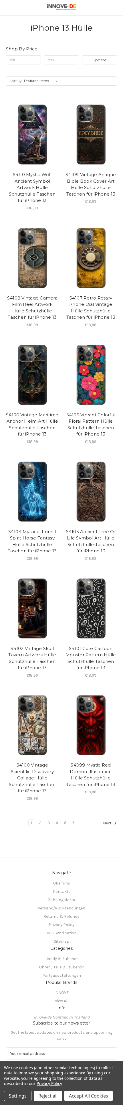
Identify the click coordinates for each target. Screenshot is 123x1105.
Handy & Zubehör (61, 958)
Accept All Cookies (88, 1096)
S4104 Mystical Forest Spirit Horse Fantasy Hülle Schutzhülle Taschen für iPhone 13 (32, 541)
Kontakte (61, 891)
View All (61, 1000)
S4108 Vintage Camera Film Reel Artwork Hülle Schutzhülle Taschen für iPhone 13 (32, 307)
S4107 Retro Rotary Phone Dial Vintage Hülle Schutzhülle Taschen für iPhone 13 (90, 307)
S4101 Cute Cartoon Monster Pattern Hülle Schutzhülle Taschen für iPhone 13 (91, 658)
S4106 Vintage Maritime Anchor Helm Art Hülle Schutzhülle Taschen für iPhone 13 (32, 424)
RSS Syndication (62, 933)
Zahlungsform (61, 899)
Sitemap (61, 941)
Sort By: (15, 81)
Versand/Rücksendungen (61, 908)
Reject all (47, 1096)
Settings (18, 1096)
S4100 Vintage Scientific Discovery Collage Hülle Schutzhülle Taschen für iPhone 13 (32, 777)
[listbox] (42, 81)
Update (99, 60)
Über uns (61, 883)
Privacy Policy (61, 924)
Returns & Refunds (61, 916)
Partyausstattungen (61, 975)
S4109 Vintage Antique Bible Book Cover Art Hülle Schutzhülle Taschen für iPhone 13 (91, 184)
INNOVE (61, 992)
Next (107, 823)
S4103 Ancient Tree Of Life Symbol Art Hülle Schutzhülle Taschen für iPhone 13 (91, 541)
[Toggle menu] (8, 8)
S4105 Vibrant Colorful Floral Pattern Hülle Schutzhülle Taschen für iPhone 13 (91, 424)
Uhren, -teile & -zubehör (61, 967)
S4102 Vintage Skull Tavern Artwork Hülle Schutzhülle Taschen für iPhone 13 (32, 658)
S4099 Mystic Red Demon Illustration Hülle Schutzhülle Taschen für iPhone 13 (90, 774)
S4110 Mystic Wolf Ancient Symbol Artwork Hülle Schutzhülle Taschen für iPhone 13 (32, 187)
